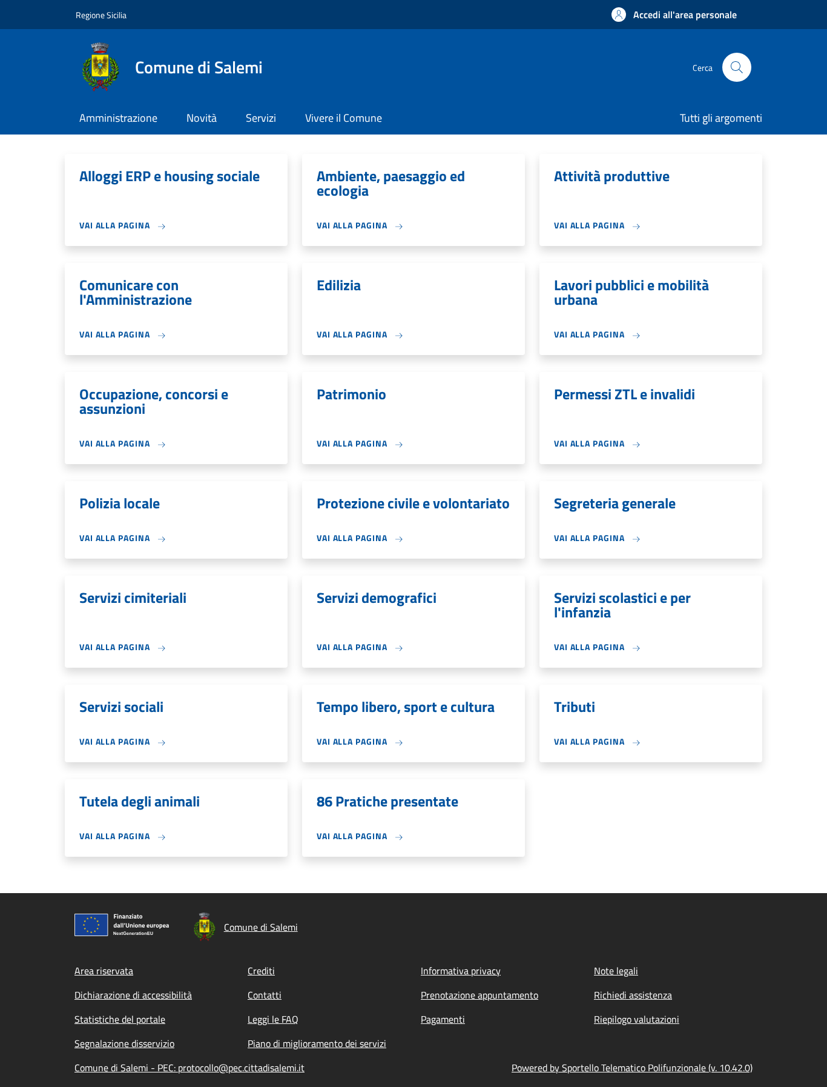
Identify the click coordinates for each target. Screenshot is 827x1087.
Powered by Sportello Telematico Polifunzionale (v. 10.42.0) (632, 1067)
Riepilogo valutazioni (636, 1019)
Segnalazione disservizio (124, 1043)
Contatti (265, 995)
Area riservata (103, 970)
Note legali (616, 970)
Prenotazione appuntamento (479, 995)
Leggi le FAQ (273, 1019)
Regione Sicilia (101, 14)
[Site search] (736, 67)
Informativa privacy (461, 970)
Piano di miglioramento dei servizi (317, 1043)
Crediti (261, 970)
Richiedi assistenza (633, 995)
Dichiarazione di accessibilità (133, 995)
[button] (674, 14)
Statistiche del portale (119, 1019)
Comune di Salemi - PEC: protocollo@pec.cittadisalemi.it (189, 1067)
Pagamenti (443, 1019)
